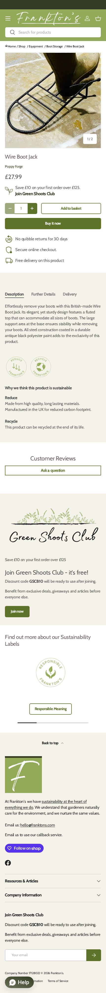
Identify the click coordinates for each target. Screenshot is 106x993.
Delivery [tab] (70, 294)
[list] (53, 100)
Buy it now (53, 223)
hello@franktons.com (37, 825)
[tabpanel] (53, 324)
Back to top (50, 743)
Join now (17, 611)
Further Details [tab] (43, 294)
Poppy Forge (14, 166)
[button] (98, 18)
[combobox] (53, 32)
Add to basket (71, 208)
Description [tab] (14, 294)
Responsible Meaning (51, 709)
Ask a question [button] (53, 470)
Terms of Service (58, 981)
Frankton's (57, 973)
